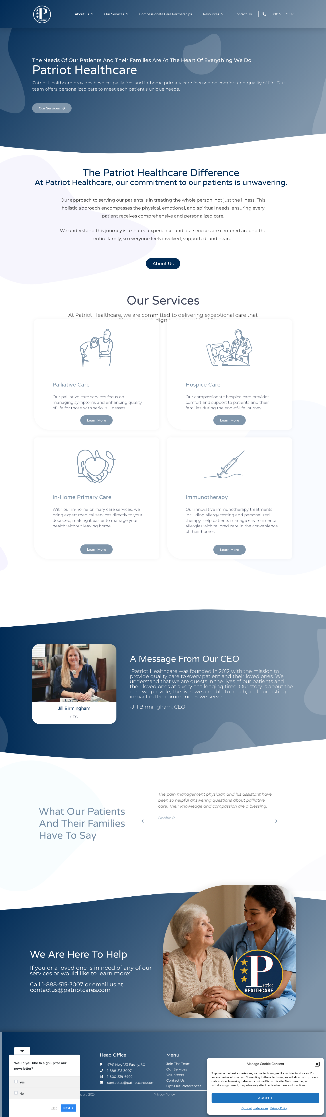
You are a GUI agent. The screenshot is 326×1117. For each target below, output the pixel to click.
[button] (317, 1064)
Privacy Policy (278, 1108)
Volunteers (175, 1075)
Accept (265, 1098)
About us (82, 14)
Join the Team (178, 1064)
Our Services (114, 14)
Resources (211, 14)
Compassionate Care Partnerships (165, 14)
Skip (54, 1108)
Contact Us (243, 14)
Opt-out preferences (255, 1108)
